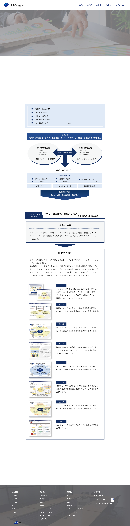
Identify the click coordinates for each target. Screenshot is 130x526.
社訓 (13, 505)
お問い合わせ (120, 5)
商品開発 (42, 499)
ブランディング (43, 495)
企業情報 (99, 5)
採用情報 (108, 5)
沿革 (13, 509)
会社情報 (15, 492)
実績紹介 (89, 5)
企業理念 (14, 502)
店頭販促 (42, 505)
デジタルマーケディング (46, 515)
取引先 (14, 512)
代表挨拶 (14, 495)
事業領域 (80, 5)
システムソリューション (46, 519)
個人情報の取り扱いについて (103, 503)
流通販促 (42, 502)
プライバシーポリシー (101, 500)
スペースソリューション (46, 512)
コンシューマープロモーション (48, 509)
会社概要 (14, 499)
